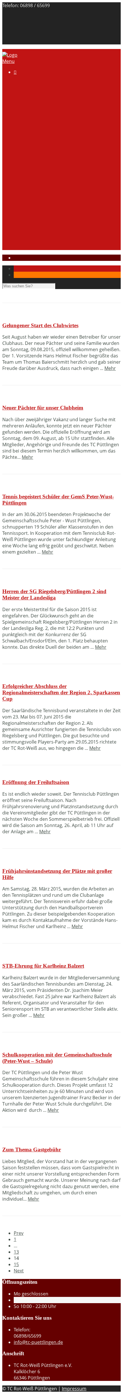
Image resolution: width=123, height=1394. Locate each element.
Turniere (34, 158)
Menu (8, 61)
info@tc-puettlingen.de (38, 1342)
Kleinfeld (34, 177)
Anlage (44, 95)
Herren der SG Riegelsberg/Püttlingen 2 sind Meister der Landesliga (54, 594)
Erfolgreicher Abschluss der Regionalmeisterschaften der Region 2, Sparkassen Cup (61, 692)
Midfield (33, 183)
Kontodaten (38, 114)
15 (16, 1264)
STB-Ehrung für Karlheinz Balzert (43, 966)
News (31, 233)
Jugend (21, 227)
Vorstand (35, 102)
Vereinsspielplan (43, 170)
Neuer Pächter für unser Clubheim (42, 408)
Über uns (35, 89)
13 (16, 1252)
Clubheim (24, 127)
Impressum (26, 35)
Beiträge (34, 145)
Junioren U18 (39, 196)
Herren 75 (36, 221)
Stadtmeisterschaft (34, 239)
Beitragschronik (31, 22)
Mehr (110, 368)
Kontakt (22, 16)
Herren (33, 208)
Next (19, 1271)
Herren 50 (36, 214)
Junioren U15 (39, 189)
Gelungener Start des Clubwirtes (40, 325)
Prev (18, 1233)
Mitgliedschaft (40, 108)
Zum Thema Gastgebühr (31, 1150)
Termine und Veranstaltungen (57, 152)
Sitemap (22, 29)
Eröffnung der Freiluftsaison (35, 782)
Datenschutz (27, 41)
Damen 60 (36, 202)
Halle (19, 133)
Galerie (33, 120)
